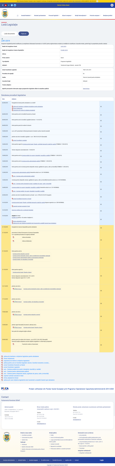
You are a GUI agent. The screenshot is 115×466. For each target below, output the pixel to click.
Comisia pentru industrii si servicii (21, 254)
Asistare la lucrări (55, 444)
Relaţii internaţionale (80, 15)
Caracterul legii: (6, 81)
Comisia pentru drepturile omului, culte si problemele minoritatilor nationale (31, 255)
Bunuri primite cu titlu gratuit (86, 446)
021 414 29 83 (40, 416)
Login (102, 460)
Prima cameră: (6, 57)
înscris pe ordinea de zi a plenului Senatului (22, 210)
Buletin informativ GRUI (27, 447)
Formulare (81, 448)
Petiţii (52, 435)
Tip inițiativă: (5, 61)
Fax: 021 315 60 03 (77, 414)
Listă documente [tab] (9, 34)
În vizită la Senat (45, 460)
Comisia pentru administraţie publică (31, 161)
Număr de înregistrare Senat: (9, 46)
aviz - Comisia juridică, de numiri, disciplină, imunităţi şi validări (28, 191)
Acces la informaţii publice (57, 437)
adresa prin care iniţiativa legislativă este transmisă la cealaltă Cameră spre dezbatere (34, 223)
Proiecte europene (94, 15)
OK (97, 1)
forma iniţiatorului (17, 108)
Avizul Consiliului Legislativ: (9, 70)
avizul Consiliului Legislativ (20, 140)
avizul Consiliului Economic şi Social (22, 198)
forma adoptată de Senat (19, 221)
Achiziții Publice (22, 460)
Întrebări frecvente (57, 460)
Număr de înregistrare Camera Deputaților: (13, 50)
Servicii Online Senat (63, 5)
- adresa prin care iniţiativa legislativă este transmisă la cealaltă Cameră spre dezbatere (29, 380)
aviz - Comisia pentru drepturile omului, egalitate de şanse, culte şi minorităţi (32, 183)
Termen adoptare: (6, 85)
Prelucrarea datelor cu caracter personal (60, 448)
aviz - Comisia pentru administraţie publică (23, 176)
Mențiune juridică (107, 15)
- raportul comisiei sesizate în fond (13, 376)
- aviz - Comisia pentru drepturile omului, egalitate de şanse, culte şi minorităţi (26, 373)
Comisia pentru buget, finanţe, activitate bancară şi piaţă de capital (39, 144)
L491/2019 (5, 41)
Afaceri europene (66, 15)
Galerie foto (25, 440)
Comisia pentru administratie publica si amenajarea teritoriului (28, 257)
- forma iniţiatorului (8, 358)
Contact (77, 460)
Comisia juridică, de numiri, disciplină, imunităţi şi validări (36, 155)
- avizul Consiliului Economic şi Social (14, 365)
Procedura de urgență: (8, 73)
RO (112, 5)
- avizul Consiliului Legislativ (11, 367)
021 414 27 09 (40, 414)
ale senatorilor (82, 435)
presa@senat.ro (77, 419)
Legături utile (68, 460)
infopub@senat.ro (41, 423)
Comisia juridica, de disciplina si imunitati (23, 259)
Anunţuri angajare (33, 460)
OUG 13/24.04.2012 (77, 1)
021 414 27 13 (76, 412)
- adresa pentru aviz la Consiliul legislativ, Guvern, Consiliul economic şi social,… (26, 363)
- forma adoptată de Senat (10, 378)
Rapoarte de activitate (56, 446)
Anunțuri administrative (9, 460)
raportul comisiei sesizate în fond (21, 206)
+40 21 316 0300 (9, 418)
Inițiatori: (4, 65)
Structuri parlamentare (40, 15)
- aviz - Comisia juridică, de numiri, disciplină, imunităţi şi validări (22, 369)
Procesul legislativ (53, 15)
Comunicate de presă (27, 437)
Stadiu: (4, 77)
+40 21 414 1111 (9, 417)
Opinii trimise (86, 88)
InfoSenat (24, 444)
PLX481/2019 (64, 50)
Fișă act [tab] (23, 34)
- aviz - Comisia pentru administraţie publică (16, 371)
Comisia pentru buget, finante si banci (22, 272)
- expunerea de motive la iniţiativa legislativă (16, 361)
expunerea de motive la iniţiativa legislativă (24, 110)
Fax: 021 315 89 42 (41, 418)
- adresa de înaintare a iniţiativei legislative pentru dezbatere (21, 356)
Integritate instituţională (85, 453)
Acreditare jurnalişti (26, 435)
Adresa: (4, 54)
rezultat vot (14, 217)
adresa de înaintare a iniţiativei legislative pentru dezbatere (28, 106)
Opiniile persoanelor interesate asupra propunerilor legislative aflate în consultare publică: (25, 88)
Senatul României (25, 15)
